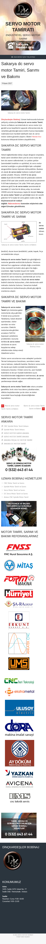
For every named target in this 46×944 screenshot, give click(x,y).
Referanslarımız (14, 204)
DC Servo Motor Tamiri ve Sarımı (16, 494)
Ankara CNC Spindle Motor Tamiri (16, 497)
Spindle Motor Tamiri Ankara (14, 430)
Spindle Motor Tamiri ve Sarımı (15, 487)
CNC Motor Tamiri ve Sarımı (14, 483)
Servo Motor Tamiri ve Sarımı (14, 490)
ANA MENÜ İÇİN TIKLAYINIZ (24, 57)
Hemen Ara (36, 137)
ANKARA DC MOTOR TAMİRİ (15, 444)
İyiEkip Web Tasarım (23, 937)
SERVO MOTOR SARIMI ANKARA (16, 433)
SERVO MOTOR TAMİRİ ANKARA (16, 437)
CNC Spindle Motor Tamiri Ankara (16, 426)
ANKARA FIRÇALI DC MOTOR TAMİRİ (18, 440)
